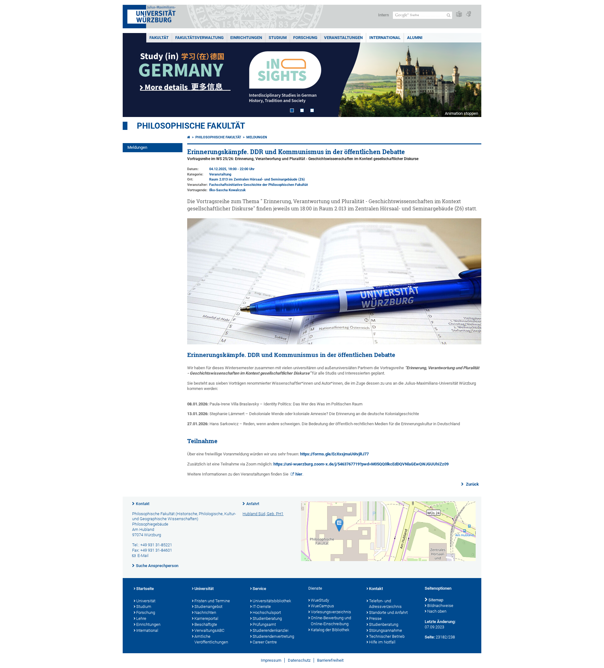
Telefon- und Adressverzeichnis (385, 603)
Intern (383, 15)
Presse (375, 618)
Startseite (145, 588)
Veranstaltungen (343, 37)
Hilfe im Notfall (382, 642)
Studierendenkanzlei (270, 630)
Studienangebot (208, 606)
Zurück (472, 484)
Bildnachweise (440, 605)
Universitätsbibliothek (272, 600)
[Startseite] (188, 137)
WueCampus (322, 606)
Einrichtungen (246, 37)
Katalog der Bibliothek (330, 629)
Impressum (271, 660)
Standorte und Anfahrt (388, 612)
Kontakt (142, 504)
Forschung (305, 37)
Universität (145, 600)
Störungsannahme (385, 630)
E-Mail (142, 555)
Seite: (430, 637)
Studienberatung (267, 618)
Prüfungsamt (264, 624)
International (384, 37)
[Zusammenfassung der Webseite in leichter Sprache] (459, 14)
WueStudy (320, 600)
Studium (278, 37)
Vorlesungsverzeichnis (331, 612)
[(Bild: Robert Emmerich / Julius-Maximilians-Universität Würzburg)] (334, 343)
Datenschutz (299, 660)
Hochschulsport (267, 612)
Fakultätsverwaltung (199, 37)
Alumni (414, 37)
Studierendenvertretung (273, 636)
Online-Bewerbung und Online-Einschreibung (331, 620)
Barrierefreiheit (330, 660)
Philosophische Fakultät (191, 126)
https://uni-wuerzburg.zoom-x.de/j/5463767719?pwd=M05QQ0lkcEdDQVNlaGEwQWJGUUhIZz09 (361, 464)
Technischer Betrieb (387, 636)
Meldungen (137, 147)
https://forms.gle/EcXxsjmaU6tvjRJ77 (334, 454)
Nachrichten (205, 612)
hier (298, 474)
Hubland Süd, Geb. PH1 (263, 513)
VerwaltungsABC (209, 630)
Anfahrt (252, 504)
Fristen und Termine (212, 600)
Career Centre (265, 642)
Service (259, 588)
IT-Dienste (262, 606)
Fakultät (159, 37)
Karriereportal (206, 618)
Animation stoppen (461, 113)
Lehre (141, 618)
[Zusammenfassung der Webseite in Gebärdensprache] (468, 14)
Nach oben (436, 611)
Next (470, 75)
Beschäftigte (205, 624)
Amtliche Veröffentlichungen (211, 639)
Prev (134, 75)
